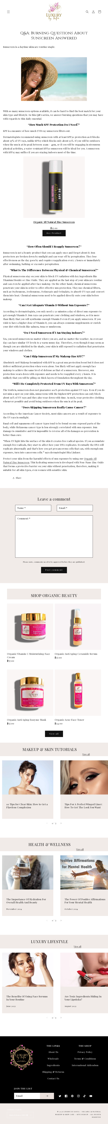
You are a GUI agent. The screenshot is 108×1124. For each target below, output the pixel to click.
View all (54, 734)
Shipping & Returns (53, 1071)
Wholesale (53, 1058)
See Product (54, 233)
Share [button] (19, 478)
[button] (8, 12)
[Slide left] (47, 823)
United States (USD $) (18, 1115)
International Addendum (85, 1065)
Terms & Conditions (85, 1058)
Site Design (82, 1114)
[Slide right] (61, 823)
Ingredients (53, 1065)
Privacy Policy (85, 1052)
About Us (53, 1052)
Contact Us (53, 1078)
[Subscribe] (47, 1096)
